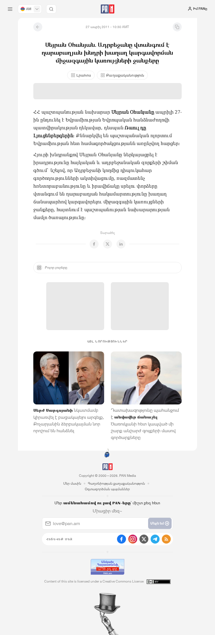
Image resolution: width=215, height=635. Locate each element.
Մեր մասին (72, 483)
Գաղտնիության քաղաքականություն (116, 483)
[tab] (136, 101)
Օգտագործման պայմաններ (107, 489)
